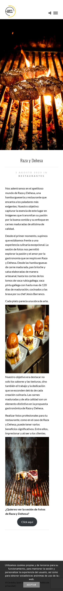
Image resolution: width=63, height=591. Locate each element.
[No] (58, 576)
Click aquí (27, 521)
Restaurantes (32, 176)
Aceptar (31, 584)
